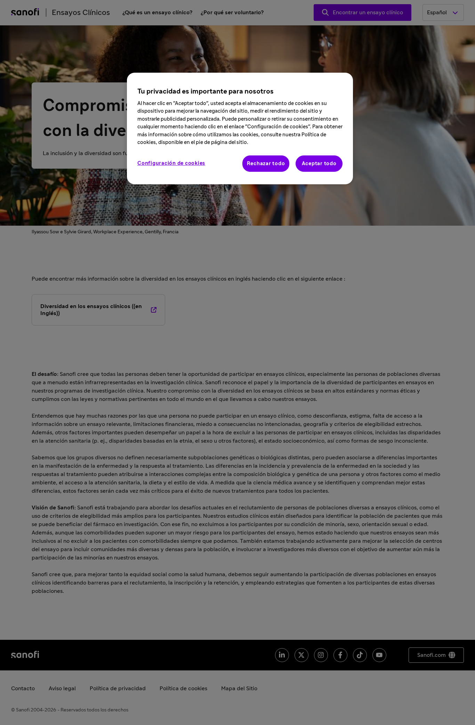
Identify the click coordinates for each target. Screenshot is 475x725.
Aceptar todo (319, 163)
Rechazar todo (266, 163)
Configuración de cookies (171, 163)
